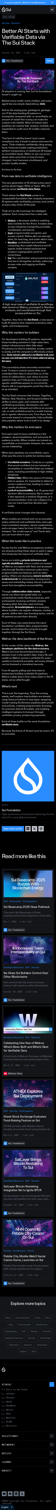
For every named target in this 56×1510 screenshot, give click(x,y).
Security (6, 23)
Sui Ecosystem (30, 901)
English (4, 1507)
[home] (6, 9)
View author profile (13, 828)
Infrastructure (19, 1250)
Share (50, 60)
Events (30, 1250)
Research (15, 23)
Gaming (7, 1250)
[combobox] (7, 1507)
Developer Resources (14, 967)
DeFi (6, 901)
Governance (15, 901)
